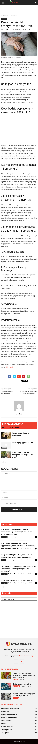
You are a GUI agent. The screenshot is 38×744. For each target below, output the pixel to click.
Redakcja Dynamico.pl (15, 537)
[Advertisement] (19, 9)
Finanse (4, 724)
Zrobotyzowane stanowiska (22, 684)
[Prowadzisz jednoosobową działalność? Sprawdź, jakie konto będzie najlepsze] (6, 675)
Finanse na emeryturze (10, 708)
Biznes (3, 560)
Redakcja (7, 29)
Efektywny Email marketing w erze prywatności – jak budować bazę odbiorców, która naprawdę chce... (18, 531)
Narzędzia (4, 574)
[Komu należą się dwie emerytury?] (6, 435)
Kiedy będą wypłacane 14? (22, 443)
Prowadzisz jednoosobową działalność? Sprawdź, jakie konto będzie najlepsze (24, 675)
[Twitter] (22, 661)
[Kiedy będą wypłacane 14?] (6, 445)
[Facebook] (16, 661)
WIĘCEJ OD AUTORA (10, 427)
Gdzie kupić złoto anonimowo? (7, 393)
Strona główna (5, 15)
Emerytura (4, 18)
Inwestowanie (6, 721)
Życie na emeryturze (9, 718)
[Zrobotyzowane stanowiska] (6, 686)
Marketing (4, 537)
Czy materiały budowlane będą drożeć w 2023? (28, 393)
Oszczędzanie (6, 730)
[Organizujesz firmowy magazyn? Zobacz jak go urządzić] (6, 696)
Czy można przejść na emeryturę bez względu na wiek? (22, 454)
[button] (35, 2)
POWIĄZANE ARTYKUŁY (12, 424)
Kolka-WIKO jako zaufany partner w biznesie (18, 580)
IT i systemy (16, 686)
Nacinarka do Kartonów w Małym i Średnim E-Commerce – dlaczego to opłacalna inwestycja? (18, 568)
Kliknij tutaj (9, 367)
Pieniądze (5, 733)
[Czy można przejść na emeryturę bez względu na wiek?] (6, 454)
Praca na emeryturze (9, 714)
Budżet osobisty (7, 727)
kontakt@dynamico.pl (26, 656)
